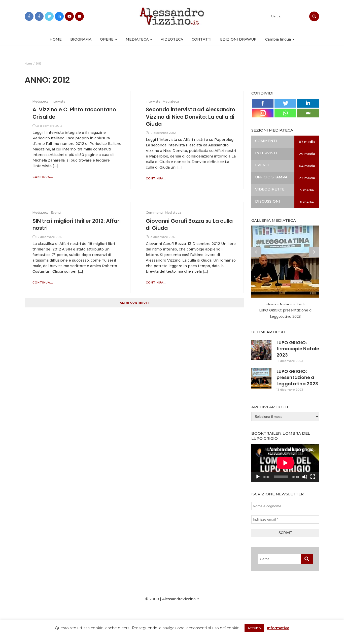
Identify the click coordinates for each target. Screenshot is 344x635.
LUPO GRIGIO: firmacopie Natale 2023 (298, 348)
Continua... (42, 177)
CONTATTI (202, 39)
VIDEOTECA (172, 39)
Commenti (154, 212)
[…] (55, 166)
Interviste (58, 101)
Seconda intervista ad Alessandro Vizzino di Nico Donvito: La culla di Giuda (190, 117)
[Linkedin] (308, 103)
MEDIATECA (138, 39)
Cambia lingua (278, 39)
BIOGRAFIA (80, 39)
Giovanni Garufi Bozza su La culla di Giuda (189, 224)
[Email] (308, 113)
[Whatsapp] (285, 113)
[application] (285, 463)
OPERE (107, 39)
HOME (56, 39)
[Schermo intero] (312, 476)
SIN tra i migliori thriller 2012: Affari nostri (76, 224)
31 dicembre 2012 (49, 126)
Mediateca (40, 101)
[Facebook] (262, 103)
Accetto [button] (254, 628)
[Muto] (304, 476)
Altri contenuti (134, 302)
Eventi (56, 212)
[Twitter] (285, 103)
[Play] (257, 476)
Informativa (278, 627)
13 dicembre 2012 (163, 237)
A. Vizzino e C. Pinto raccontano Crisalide (74, 113)
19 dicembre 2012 (163, 133)
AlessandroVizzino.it (180, 599)
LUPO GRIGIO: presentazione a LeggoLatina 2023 (297, 377)
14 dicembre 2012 (49, 237)
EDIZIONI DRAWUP (238, 39)
